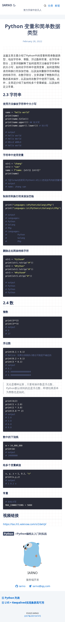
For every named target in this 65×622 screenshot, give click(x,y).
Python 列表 (12, 598)
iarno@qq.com (41, 586)
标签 (57, 5)
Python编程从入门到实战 (32, 533)
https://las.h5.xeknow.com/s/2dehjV (24, 524)
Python (8, 533)
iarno (21, 586)
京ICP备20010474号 (32, 616)
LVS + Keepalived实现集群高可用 (24, 602)
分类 (50, 5)
